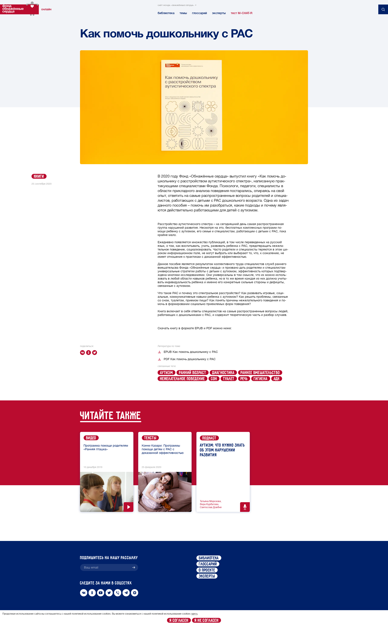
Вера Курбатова (209, 504)
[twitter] (95, 352)
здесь (194, 613)
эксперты (219, 13)
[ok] (89, 352)
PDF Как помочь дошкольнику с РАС (190, 359)
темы (183, 13)
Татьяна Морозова (210, 501)
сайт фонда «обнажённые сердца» (176, 5)
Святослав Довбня (211, 507)
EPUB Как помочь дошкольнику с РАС (191, 352)
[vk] (83, 352)
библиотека (166, 13)
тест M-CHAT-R (241, 13)
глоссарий (199, 13)
